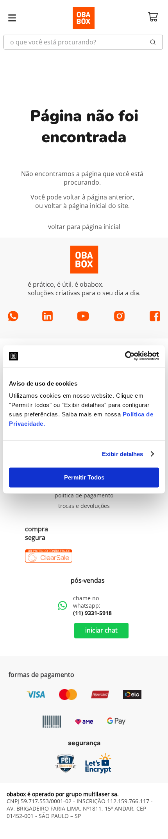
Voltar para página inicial (84, 226)
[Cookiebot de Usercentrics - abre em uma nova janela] (125, 356)
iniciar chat (101, 630)
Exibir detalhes (122, 454)
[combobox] (84, 42)
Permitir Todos (84, 477)
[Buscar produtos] (153, 42)
